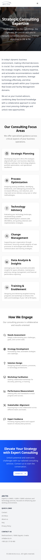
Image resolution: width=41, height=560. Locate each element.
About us (5, 519)
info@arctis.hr (7, 538)
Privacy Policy (6, 526)
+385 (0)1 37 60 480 (8, 541)
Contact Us (19, 474)
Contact (4, 512)
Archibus (5, 516)
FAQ (3, 523)
